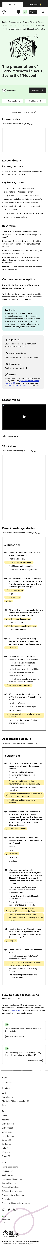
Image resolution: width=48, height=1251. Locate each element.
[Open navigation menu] (43, 12)
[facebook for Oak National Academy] (9, 1210)
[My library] (25, 12)
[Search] (18, 12)
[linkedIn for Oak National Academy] (14, 1210)
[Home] (4, 12)
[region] (24, 140)
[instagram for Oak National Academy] (3, 1210)
